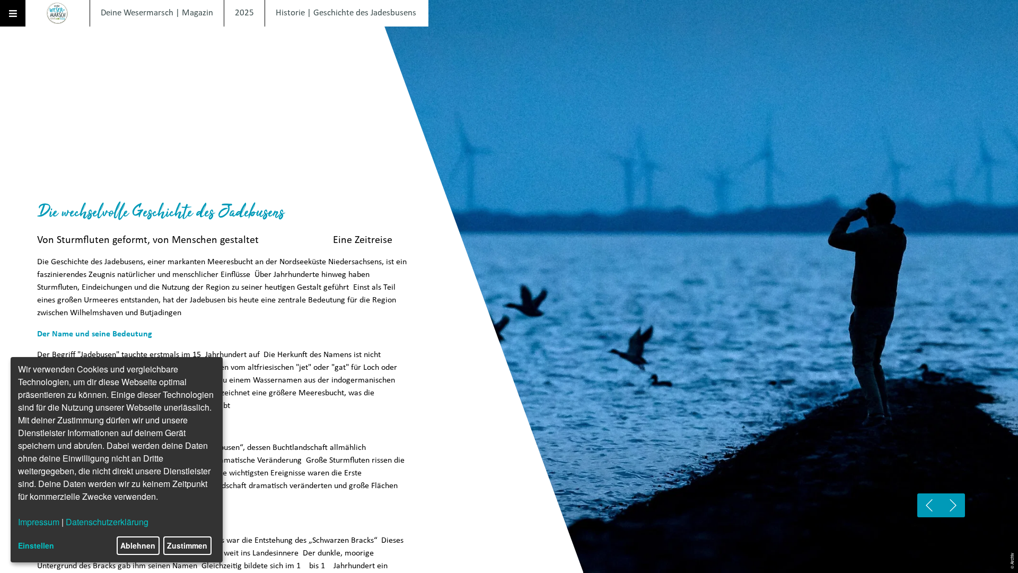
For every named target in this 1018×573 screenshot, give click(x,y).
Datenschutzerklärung (107, 522)
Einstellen (36, 545)
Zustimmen (187, 545)
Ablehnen (137, 545)
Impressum (38, 522)
